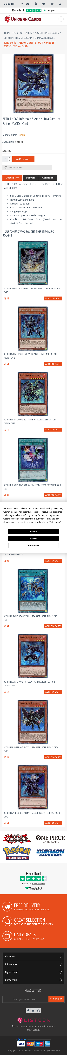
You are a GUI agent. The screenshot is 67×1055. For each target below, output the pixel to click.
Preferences (33, 546)
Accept (33, 531)
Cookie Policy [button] (45, 519)
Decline (33, 538)
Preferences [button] (55, 522)
